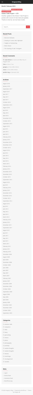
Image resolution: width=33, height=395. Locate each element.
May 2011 (5, 238)
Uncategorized (6, 11)
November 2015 (7, 118)
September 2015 (7, 123)
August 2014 (6, 150)
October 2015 (7, 121)
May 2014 (5, 158)
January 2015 (6, 139)
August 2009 (6, 257)
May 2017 (5, 97)
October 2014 (7, 147)
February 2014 (7, 166)
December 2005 (7, 305)
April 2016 (5, 115)
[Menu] (2, 1)
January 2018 (6, 86)
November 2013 (7, 174)
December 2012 (7, 193)
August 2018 (6, 83)
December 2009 (7, 254)
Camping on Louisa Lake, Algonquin (13, 40)
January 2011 (6, 249)
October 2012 (7, 198)
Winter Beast (7, 46)
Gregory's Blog (16, 2)
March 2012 (6, 217)
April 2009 (5, 259)
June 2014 (5, 155)
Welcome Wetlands (9, 38)
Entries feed (7, 375)
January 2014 (6, 169)
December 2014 (7, 142)
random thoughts (16, 9)
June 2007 (5, 270)
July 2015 (5, 129)
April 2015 (5, 134)
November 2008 (7, 262)
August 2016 (6, 107)
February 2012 (7, 219)
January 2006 (6, 302)
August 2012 (6, 203)
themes (7, 353)
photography (8, 343)
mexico (6, 337)
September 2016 (7, 105)
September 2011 (7, 227)
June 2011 (5, 235)
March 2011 (6, 243)
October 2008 (7, 265)
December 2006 (7, 283)
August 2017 (6, 91)
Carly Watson (8, 59)
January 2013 (6, 190)
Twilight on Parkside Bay (10, 43)
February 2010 (7, 251)
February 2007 (7, 278)
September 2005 (7, 313)
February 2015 (7, 137)
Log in (5, 373)
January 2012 (6, 222)
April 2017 (5, 99)
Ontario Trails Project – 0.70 (10, 13)
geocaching (8, 335)
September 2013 (7, 179)
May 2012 (5, 211)
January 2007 (6, 281)
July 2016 (5, 110)
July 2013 (5, 185)
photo (6, 340)
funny (6, 332)
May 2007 (5, 273)
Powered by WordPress (20, 390)
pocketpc (7, 345)
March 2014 (6, 163)
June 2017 (5, 94)
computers (7, 327)
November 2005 (7, 307)
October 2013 (7, 177)
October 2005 (7, 310)
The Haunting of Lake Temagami (12, 48)
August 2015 (6, 126)
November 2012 (7, 195)
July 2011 (5, 233)
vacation (7, 361)
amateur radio (8, 324)
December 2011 (7, 225)
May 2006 (5, 297)
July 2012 (5, 206)
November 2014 (7, 145)
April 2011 (5, 241)
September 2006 (7, 291)
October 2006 (7, 289)
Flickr (6, 329)
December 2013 (7, 171)
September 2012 (7, 201)
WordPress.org (8, 381)
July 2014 (5, 153)
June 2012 (5, 209)
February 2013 (7, 187)
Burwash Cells (15, 72)
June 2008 (5, 267)
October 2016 (7, 102)
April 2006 (5, 299)
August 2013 (6, 182)
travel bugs (8, 356)
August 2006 (6, 294)
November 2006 (7, 286)
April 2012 (5, 214)
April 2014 (5, 161)
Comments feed (8, 378)
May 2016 (5, 113)
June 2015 (5, 131)
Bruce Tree (11, 64)
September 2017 (7, 89)
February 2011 (7, 246)
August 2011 (6, 230)
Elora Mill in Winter (14, 67)
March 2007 (6, 275)
